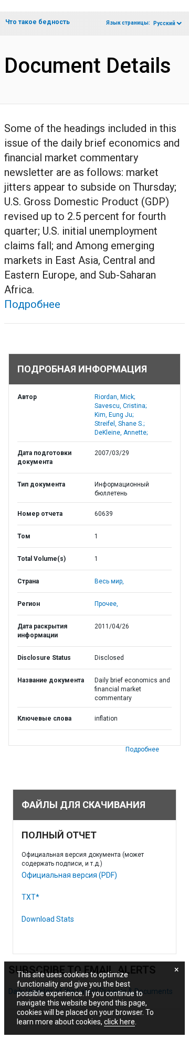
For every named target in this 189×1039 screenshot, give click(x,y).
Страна (28, 581)
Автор (27, 397)
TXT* (30, 897)
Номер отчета (39, 513)
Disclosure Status (44, 657)
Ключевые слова (44, 718)
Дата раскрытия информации (42, 631)
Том (23, 536)
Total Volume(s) (41, 558)
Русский (164, 23)
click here (119, 1022)
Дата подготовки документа (44, 457)
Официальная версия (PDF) (69, 875)
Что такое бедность (37, 22)
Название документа (50, 680)
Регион (28, 603)
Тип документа (41, 484)
